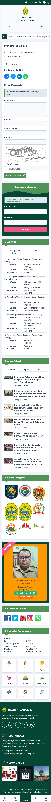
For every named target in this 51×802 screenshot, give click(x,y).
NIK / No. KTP (10, 207)
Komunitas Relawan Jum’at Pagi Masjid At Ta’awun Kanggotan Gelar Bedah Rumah (29, 379)
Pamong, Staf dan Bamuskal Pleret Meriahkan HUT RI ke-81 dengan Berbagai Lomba (28, 447)
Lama (36, 250)
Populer (26, 369)
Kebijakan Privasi (40, 792)
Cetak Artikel (13, 64)
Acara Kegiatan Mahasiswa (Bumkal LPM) (24, 315)
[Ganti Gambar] (12, 164)
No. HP (8, 138)
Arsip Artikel (14, 361)
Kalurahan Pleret (38, 789)
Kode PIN (8, 217)
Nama (7, 119)
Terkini (11, 370)
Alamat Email (10, 128)
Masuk (25, 229)
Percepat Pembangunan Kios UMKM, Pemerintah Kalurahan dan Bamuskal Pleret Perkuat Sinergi (30, 393)
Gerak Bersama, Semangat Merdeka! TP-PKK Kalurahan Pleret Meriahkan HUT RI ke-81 (28, 461)
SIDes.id (7, 792)
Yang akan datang (15, 251)
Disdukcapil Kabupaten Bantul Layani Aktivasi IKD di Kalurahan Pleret (29, 422)
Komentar (9, 100)
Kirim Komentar (14, 175)
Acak (40, 369)
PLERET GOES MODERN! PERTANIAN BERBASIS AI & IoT (28, 434)
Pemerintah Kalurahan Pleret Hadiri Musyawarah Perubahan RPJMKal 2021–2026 (28, 407)
